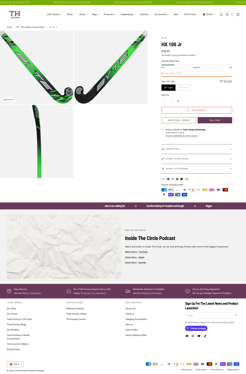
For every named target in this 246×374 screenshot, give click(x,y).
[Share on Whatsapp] (181, 179)
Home (9, 27)
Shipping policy (233, 370)
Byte (164, 38)
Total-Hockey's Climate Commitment (18, 337)
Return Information (32, 293)
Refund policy (187, 370)
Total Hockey (20, 371)
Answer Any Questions (95, 293)
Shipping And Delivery (136, 319)
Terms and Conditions (17, 344)
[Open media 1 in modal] (68, 36)
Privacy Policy (13, 349)
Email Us (130, 314)
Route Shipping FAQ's (136, 335)
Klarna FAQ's (132, 329)
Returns (129, 324)
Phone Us (130, 308)
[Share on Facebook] (168, 179)
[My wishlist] (232, 14)
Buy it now (215, 120)
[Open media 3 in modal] (68, 110)
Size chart (228, 81)
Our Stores (12, 314)
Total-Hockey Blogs (16, 324)
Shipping (175, 55)
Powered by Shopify (35, 371)
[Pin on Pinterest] (177, 179)
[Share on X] (172, 179)
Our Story (11, 308)
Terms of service (217, 370)
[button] (221, 14)
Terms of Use (216, 322)
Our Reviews (13, 329)
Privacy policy (201, 370)
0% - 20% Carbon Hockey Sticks (30, 27)
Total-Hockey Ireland (76, 314)
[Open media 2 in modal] (142, 36)
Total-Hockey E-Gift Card (19, 319)
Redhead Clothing (75, 308)
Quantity (165, 95)
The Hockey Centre (76, 319)
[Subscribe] (235, 315)
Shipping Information (152, 293)
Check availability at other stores (181, 135)
